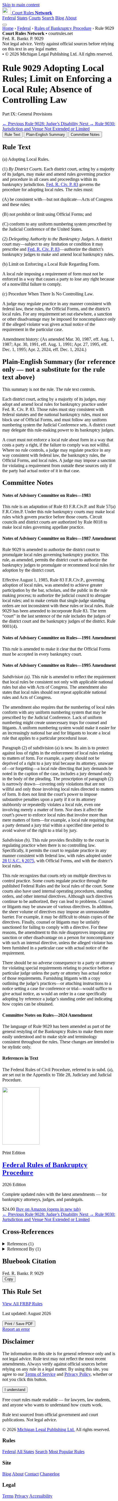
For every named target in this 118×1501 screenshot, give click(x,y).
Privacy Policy (77, 1374)
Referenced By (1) (24, 1249)
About (70, 17)
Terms (7, 1496)
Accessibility (40, 1496)
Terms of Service (40, 1374)
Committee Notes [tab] (85, 134)
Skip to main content (21, 4)
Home (7, 28)
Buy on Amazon (48, 1209)
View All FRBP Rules (22, 1303)
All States (25, 1451)
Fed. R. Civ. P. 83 (62, 184)
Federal (9, 17)
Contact (32, 1473)
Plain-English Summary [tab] (45, 134)
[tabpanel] (59, 247)
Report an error (16, 1329)
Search (48, 17)
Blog (59, 17)
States (22, 17)
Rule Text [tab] (12, 134)
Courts (35, 17)
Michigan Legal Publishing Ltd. (46, 1429)
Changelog (50, 1473)
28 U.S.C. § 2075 (18, 860)
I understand (15, 1390)
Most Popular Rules (66, 1451)
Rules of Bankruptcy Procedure (62, 28)
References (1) (20, 1243)
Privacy (21, 1496)
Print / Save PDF (19, 1324)
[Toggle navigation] (4, 25)
